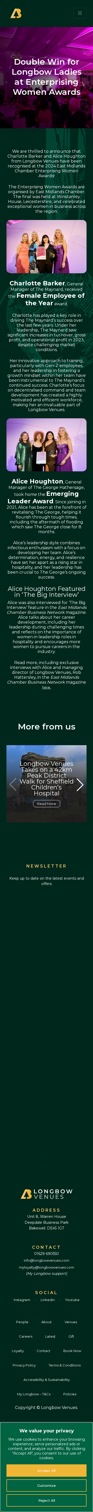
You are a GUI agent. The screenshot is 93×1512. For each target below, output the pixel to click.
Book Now (72, 1351)
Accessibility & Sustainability (47, 1380)
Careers (25, 1336)
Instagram (22, 1300)
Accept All (46, 1470)
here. (46, 687)
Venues (71, 1322)
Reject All (46, 1500)
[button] (80, 784)
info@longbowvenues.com (46, 1260)
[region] (46, 1467)
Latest (50, 1336)
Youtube (72, 1300)
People (22, 1322)
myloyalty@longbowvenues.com (46, 1267)
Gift (71, 1336)
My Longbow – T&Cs (33, 1394)
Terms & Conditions (65, 1365)
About (46, 1322)
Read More (46, 804)
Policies (69, 1394)
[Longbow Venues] (16, 13)
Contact (43, 1351)
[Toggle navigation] (80, 13)
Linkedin (48, 1300)
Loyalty (18, 1351)
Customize (46, 1485)
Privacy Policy (24, 1365)
